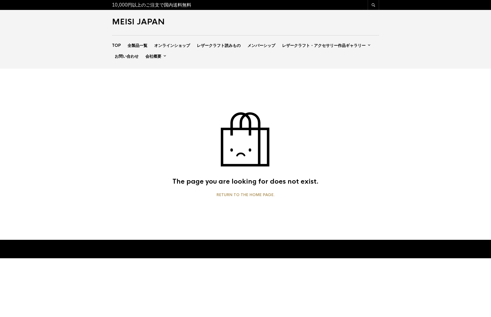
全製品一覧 (137, 45)
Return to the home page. (246, 195)
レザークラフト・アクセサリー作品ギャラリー (324, 45)
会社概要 (153, 56)
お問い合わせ (127, 56)
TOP (116, 45)
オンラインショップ (172, 45)
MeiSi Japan (138, 22)
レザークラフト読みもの (219, 45)
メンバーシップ (261, 45)
